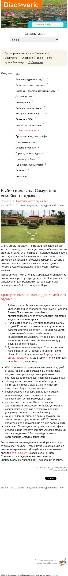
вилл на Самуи (19, 452)
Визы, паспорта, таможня (30, 85)
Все (18, 73)
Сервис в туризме (26, 147)
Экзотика (21, 170)
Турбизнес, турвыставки (29, 164)
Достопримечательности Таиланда (26, 53)
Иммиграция (23, 102)
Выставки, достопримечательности (35, 90)
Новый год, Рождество (28, 125)
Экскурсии (11, 57)
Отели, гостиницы (26, 130)
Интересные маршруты (29, 113)
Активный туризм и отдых (30, 79)
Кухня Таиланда (14, 62)
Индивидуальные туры (28, 108)
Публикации (35, 62)
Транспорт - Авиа (25, 159)
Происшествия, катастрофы (31, 136)
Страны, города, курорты (30, 153)
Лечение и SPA (24, 119)
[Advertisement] (34, 519)
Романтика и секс (25, 142)
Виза (40, 57)
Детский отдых (24, 96)
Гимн (50, 57)
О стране (27, 57)
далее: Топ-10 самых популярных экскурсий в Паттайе (32, 205)
